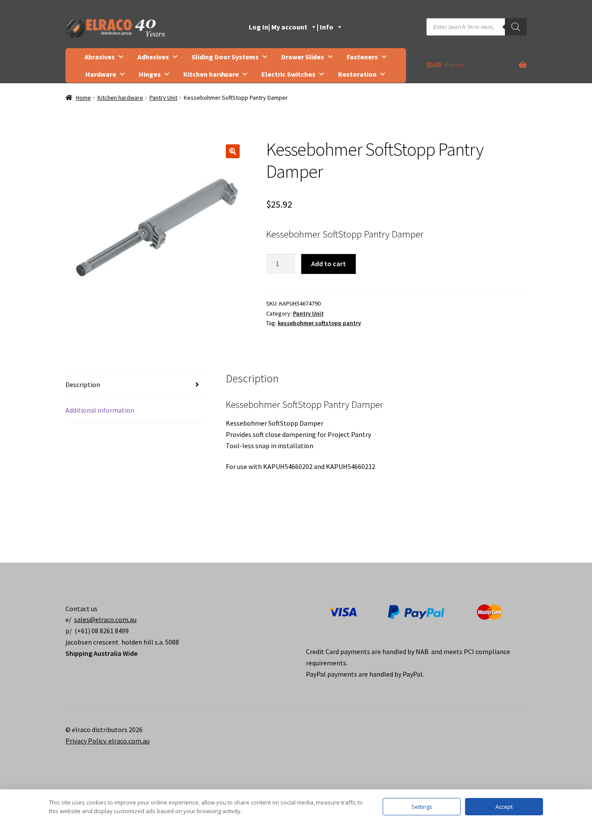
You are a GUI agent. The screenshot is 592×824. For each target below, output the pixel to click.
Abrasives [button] (100, 56)
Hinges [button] (150, 74)
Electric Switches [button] (288, 74)
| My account (287, 27)
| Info (325, 27)
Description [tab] (82, 384)
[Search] (516, 27)
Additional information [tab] (99, 410)
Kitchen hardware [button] (211, 74)
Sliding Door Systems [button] (225, 56)
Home (83, 97)
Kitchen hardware (120, 97)
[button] (233, 151)
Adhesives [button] (153, 56)
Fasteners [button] (362, 56)
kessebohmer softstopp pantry (319, 323)
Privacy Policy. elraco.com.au (107, 740)
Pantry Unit (163, 97)
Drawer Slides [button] (302, 56)
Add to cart (328, 263)
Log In (258, 27)
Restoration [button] (357, 74)
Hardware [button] (100, 74)
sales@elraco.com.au (105, 619)
